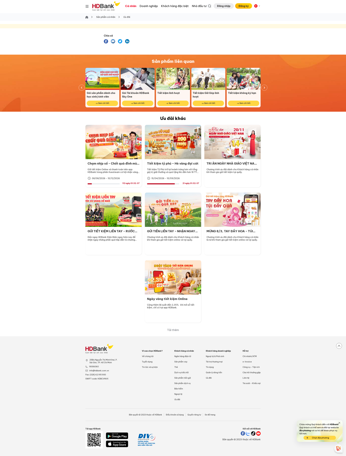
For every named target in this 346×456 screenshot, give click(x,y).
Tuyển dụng (147, 362)
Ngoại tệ (178, 394)
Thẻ (176, 367)
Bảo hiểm (178, 388)
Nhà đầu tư (199, 6)
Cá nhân (130, 6)
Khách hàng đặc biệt (175, 6)
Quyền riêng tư (194, 415)
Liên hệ (246, 378)
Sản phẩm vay (180, 362)
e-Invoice (247, 362)
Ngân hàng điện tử (182, 356)
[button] (106, 41)
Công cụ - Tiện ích (251, 367)
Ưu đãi (126, 17)
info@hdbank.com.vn (99, 370)
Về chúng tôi (148, 356)
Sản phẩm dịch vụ (182, 383)
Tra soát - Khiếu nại (252, 383)
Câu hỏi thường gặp (252, 372)
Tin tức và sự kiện (150, 367)
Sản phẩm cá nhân (105, 17)
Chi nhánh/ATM (250, 356)
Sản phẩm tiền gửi (182, 378)
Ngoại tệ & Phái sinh (215, 356)
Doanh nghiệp (149, 6)
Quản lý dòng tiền (214, 372)
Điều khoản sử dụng (175, 415)
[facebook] (106, 41)
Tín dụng (210, 367)
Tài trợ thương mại (214, 362)
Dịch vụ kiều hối (181, 372)
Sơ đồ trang (210, 415)
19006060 (94, 366)
